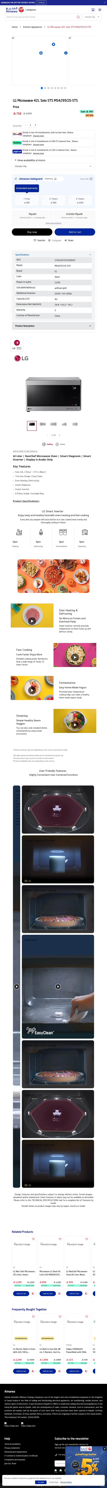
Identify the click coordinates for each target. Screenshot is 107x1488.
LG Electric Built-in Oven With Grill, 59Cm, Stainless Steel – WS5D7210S (24, 1351)
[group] (32, 426)
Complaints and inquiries (14, 1459)
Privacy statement (12, 1448)
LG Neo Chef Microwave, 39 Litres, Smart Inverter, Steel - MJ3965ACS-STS (24, 1273)
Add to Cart (75, 232)
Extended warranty (26, 188)
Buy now (32, 232)
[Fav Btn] (33, 1239)
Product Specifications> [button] (26, 501)
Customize (53, 1482)
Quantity (17, 125)
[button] (41, 52)
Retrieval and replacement (15, 1452)
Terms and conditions (53, 223)
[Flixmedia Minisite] (53, 345)
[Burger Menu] (99, 9)
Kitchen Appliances (32, 27)
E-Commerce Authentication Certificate (21, 1455)
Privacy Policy (66, 1482)
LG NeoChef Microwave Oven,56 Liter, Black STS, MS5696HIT (76, 1273)
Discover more (38, 136)
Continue (41, 3)
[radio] (27, 200)
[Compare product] (32, 1293)
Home (15, 27)
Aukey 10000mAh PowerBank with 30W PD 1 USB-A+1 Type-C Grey (76, 1351)
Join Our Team (10, 1463)
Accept (41, 1482)
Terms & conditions (12, 1444)
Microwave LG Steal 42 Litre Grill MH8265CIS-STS (50, 1273)
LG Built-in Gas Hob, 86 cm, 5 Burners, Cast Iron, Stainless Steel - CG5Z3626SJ (50, 1351)
